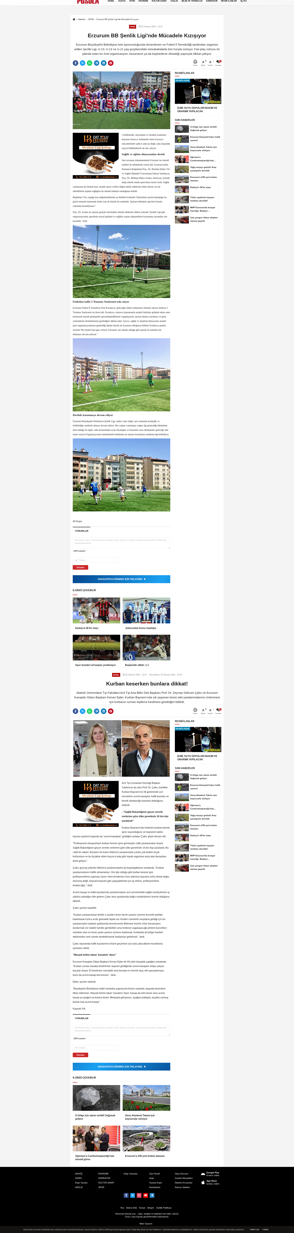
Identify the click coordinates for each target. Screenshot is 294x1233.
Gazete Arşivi (155, 1183)
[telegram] (96, 63)
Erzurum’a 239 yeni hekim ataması (145, 1156)
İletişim (150, 1208)
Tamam (265, 1230)
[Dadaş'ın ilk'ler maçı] (96, 610)
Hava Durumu (181, 1174)
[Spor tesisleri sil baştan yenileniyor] (96, 647)
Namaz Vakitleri (182, 1187)
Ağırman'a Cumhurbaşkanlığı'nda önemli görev (94, 1158)
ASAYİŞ (78, 1174)
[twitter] (82, 63)
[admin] (152, 1195)
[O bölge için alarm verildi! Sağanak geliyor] (96, 1098)
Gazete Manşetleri (184, 1178)
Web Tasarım (145, 1224)
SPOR (101, 1187)
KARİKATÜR (104, 1178)
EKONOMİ (103, 1174)
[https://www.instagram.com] (139, 1195)
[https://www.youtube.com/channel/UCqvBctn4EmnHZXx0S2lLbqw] (145, 1195)
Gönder (80, 567)
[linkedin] (103, 63)
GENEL (78, 1178)
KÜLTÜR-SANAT (106, 1183)
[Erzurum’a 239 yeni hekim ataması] (146, 1138)
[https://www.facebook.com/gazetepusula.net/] (126, 1195)
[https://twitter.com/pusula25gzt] (132, 1195)
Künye (142, 1208)
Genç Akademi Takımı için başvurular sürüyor (140, 1117)
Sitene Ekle (131, 1208)
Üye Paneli (154, 1174)
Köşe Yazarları (131, 1174)
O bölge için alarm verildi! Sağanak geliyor (95, 1117)
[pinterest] (110, 63)
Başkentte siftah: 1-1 (137, 665)
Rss (122, 1208)
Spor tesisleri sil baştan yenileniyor (95, 665)
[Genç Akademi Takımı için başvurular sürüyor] (146, 1098)
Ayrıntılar (254, 1230)
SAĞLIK (79, 1187)
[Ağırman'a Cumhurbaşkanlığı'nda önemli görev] (96, 1138)
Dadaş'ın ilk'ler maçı (86, 628)
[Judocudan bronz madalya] (146, 610)
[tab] (81, 531)
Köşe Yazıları (81, 1183)
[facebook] (75, 63)
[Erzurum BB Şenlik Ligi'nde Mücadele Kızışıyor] (121, 100)
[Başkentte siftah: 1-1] (146, 647)
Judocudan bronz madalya (140, 628)
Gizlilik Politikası (164, 1208)
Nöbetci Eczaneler (183, 1183)
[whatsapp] (89, 63)
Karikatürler (154, 1187)
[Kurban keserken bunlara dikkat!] (121, 748)
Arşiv (151, 1178)
